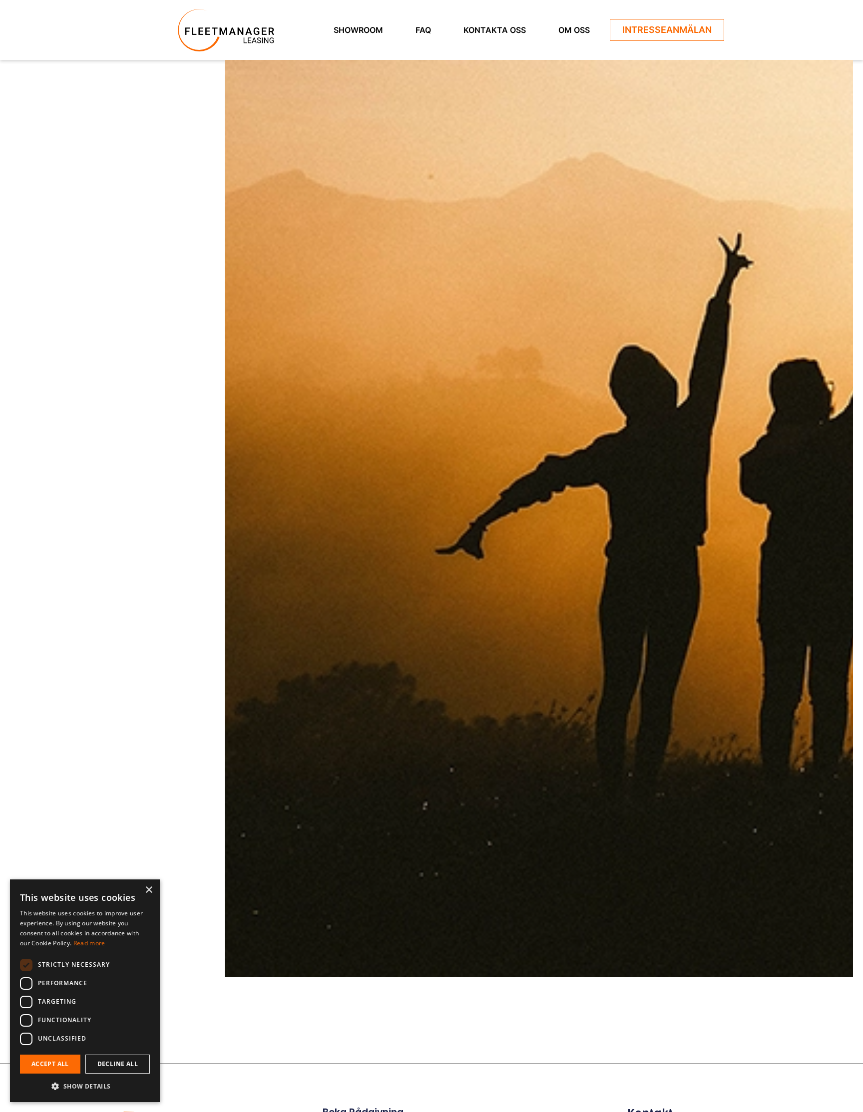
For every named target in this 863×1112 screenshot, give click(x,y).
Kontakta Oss (494, 30)
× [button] (148, 890)
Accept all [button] (50, 1064)
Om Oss (574, 30)
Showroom (358, 30)
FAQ (423, 30)
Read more (89, 943)
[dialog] (85, 990)
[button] (85, 1086)
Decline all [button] (117, 1064)
